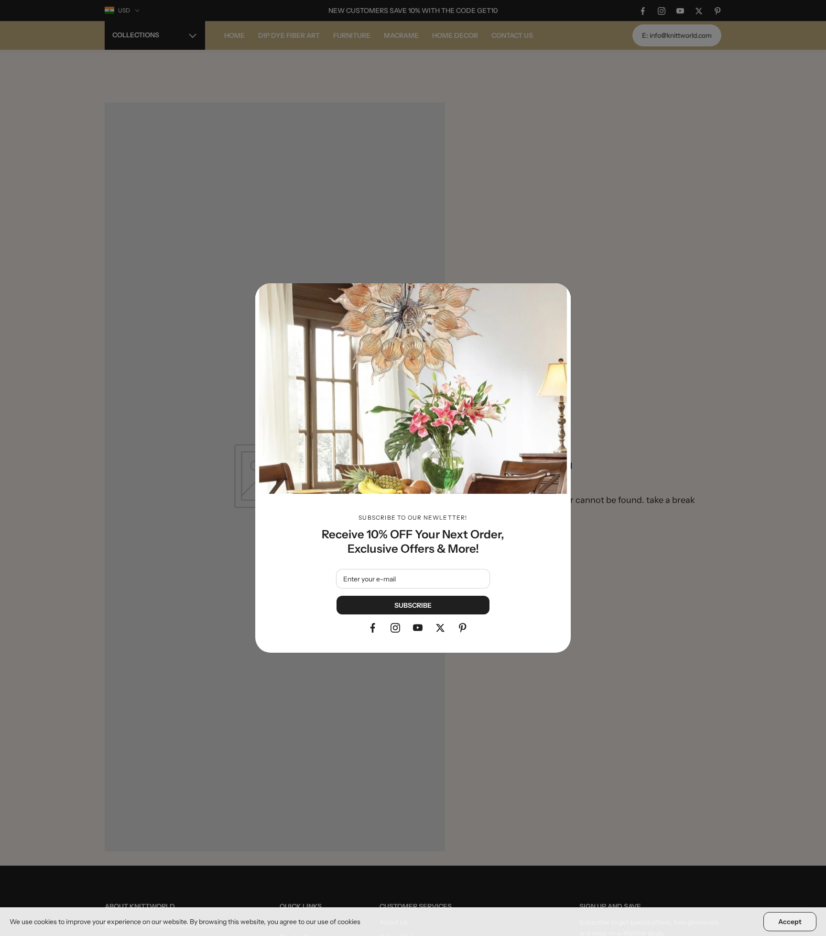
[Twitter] (440, 628)
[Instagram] (395, 628)
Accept (790, 921)
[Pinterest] (462, 628)
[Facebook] (373, 628)
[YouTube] (418, 628)
